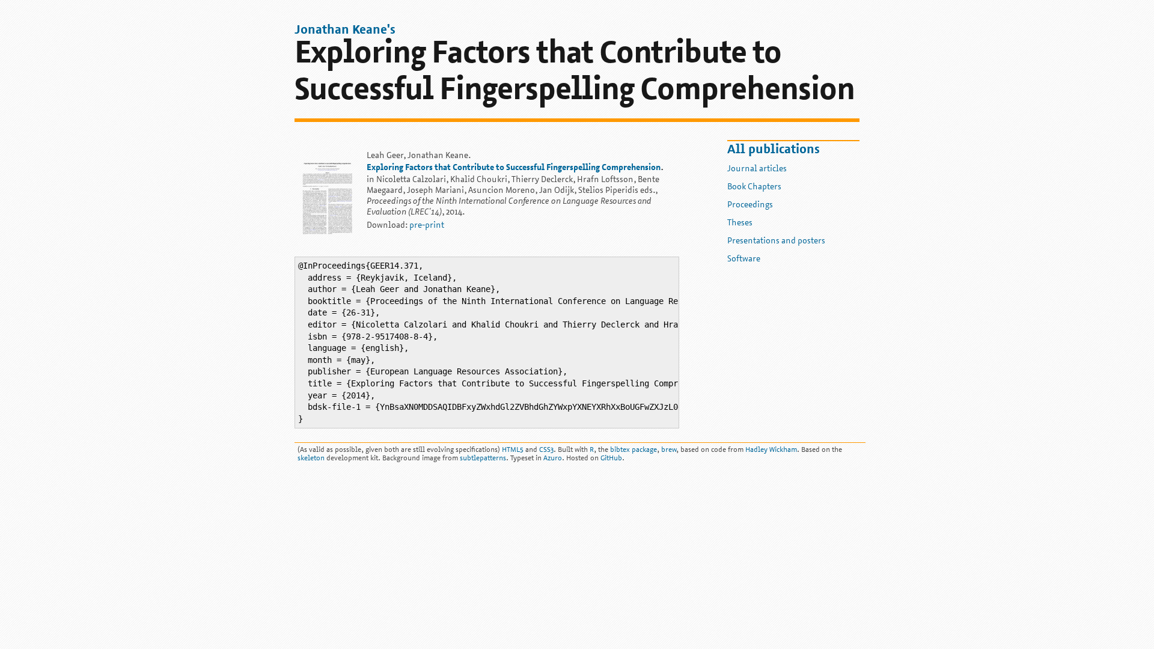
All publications (773, 150)
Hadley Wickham (771, 450)
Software (743, 259)
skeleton (311, 458)
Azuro (552, 458)
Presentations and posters (776, 241)
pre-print (426, 225)
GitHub (611, 458)
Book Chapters (754, 187)
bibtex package (633, 450)
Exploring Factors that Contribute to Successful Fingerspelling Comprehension (514, 167)
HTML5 (513, 450)
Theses (740, 223)
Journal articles (757, 169)
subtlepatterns (483, 458)
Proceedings (750, 205)
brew (668, 450)
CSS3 (546, 450)
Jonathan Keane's (345, 30)
